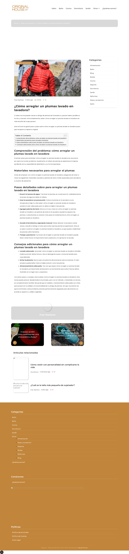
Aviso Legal (16, 540)
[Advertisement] (64, 43)
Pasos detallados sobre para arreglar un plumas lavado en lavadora (40, 142)
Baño (61, 8)
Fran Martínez (19, 100)
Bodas (92, 77)
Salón (54, 8)
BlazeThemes (82, 548)
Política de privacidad (20, 532)
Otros (95, 8)
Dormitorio (78, 8)
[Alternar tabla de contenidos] (64, 135)
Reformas (93, 96)
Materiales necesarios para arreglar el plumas (32, 140)
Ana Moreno (35, 372)
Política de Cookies (19, 536)
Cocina (68, 8)
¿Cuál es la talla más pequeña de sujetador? (53, 385)
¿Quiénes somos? (109, 8)
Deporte (93, 85)
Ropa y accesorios (24, 63)
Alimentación (95, 65)
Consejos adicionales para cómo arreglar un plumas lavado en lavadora (41, 144)
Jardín (88, 8)
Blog (92, 73)
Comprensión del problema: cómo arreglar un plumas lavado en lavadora (41, 138)
